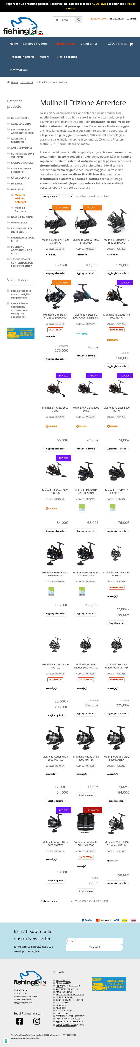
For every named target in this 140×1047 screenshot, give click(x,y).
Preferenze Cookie (37, 1035)
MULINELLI (26, 82)
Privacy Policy (15, 1035)
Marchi (44, 57)
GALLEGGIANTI (20, 177)
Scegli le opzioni (116, 623)
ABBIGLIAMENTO (21, 123)
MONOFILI (17, 183)
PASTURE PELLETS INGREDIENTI (21, 230)
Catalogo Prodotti (35, 43)
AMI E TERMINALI (21, 147)
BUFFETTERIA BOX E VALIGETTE (22, 155)
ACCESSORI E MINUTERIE (18, 140)
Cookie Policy (25, 1035)
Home (14, 43)
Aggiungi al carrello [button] (55, 273)
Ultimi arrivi (88, 43)
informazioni (117, 18)
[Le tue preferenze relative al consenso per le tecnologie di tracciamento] (6, 1041)
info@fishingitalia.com (23, 1002)
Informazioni (19, 70)
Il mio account (99, 18)
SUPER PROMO (65, 43)
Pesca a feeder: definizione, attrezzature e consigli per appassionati (20, 310)
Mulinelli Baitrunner (21, 209)
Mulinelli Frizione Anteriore (20, 198)
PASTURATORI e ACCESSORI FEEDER (22, 131)
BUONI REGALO (20, 118)
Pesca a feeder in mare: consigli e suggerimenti (21, 294)
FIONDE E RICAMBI (22, 162)
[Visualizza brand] (51, 260)
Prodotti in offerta (22, 57)
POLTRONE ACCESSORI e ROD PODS (21, 250)
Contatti (131, 18)
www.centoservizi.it (32, 1038)
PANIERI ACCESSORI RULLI (68, 1018)
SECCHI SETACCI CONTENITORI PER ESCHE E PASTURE (22, 263)
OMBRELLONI (19, 222)
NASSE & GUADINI (22, 216)
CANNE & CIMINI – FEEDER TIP (22, 170)
